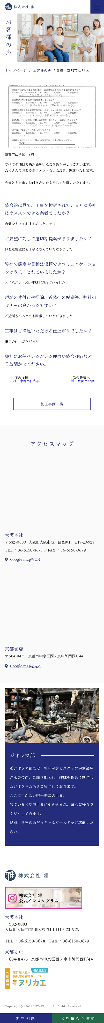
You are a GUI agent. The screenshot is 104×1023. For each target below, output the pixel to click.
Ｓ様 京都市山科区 (25, 380)
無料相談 (26, 1018)
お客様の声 (42, 70)
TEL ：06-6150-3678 (24, 550)
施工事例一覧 (52, 403)
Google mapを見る (25, 559)
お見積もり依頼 (78, 1018)
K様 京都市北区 (81, 380)
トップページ (16, 70)
